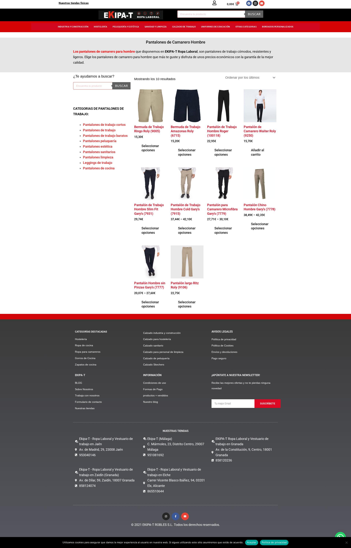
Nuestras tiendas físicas (74, 3)
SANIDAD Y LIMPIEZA (156, 26)
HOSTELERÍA (100, 26)
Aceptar (251, 542)
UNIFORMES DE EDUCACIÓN (215, 26)
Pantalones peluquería (99, 141)
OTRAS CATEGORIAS (245, 26)
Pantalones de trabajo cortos (104, 125)
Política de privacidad (274, 542)
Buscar (254, 14)
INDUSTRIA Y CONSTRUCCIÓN (73, 26)
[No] (346, 542)
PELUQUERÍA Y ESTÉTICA (126, 26)
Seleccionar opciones (150, 148)
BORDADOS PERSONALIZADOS (277, 26)
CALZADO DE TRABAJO (184, 26)
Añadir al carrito (257, 152)
